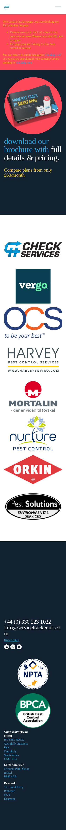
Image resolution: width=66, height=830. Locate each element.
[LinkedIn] (6, 646)
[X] (12, 646)
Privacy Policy (11, 639)
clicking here (53, 54)
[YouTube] (19, 646)
